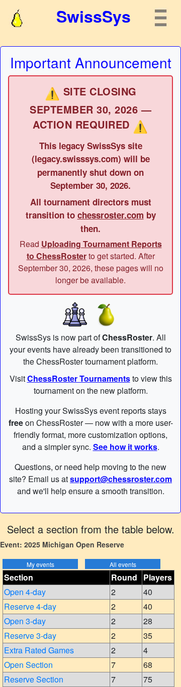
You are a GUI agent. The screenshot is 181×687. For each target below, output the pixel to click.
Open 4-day (25, 592)
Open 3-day (25, 621)
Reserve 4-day (30, 606)
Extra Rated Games (39, 650)
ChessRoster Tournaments (78, 378)
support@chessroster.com (121, 479)
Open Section (28, 664)
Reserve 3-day (30, 635)
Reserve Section (33, 679)
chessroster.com (110, 215)
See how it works (125, 446)
